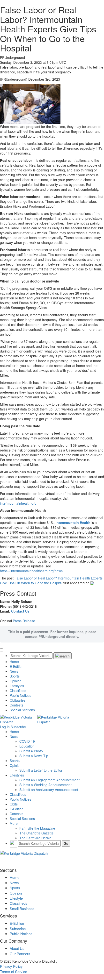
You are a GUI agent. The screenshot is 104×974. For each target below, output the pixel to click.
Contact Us (20, 611)
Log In (5, 726)
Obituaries (17, 700)
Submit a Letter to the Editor (40, 770)
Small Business (22, 908)
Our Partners (20, 953)
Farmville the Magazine (37, 828)
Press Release (24, 620)
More (14, 823)
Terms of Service (13, 971)
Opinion (16, 680)
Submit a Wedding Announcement (45, 784)
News (14, 671)
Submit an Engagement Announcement (49, 779)
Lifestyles (17, 685)
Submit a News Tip (33, 755)
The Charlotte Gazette (36, 833)
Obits (14, 804)
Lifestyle (16, 898)
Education (27, 746)
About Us (17, 948)
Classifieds (18, 690)
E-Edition (16, 666)
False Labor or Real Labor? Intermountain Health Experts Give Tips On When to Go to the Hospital (51, 580)
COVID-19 (27, 741)
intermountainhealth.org (18, 503)
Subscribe (18, 726)
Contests (16, 705)
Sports (15, 676)
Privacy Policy (11, 966)
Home (14, 661)
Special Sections (22, 709)
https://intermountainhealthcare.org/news (31, 570)
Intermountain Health (73, 522)
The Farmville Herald (35, 837)
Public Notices (20, 695)
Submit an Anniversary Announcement (48, 789)
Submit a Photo (31, 750)
